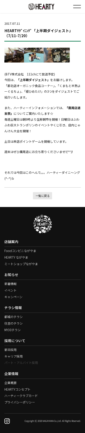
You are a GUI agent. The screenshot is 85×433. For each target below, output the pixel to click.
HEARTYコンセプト (17, 389)
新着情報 (10, 284)
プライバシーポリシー (19, 402)
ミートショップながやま (21, 264)
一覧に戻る (43, 196)
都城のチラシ (13, 317)
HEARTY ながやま (16, 257)
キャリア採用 (13, 356)
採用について (14, 340)
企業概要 (10, 383)
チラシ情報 (13, 307)
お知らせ (11, 274)
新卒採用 (10, 350)
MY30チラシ (12, 330)
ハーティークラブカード (21, 395)
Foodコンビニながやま (20, 251)
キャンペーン (13, 297)
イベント (10, 290)
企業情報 (11, 373)
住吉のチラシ (13, 323)
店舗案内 (11, 241)
